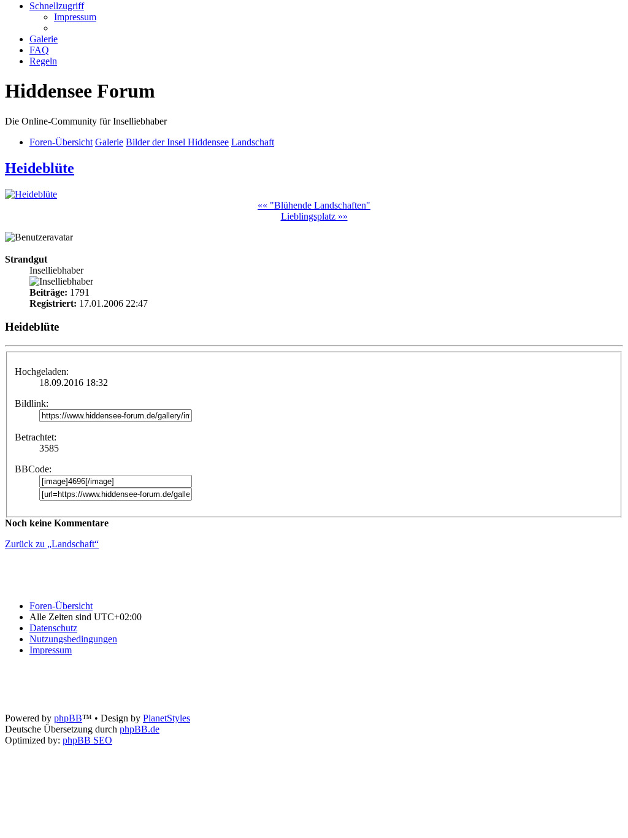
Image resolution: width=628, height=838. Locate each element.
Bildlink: (31, 403)
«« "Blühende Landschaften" (314, 205)
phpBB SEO (87, 740)
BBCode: (33, 469)
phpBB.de (139, 729)
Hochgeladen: (42, 371)
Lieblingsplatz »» (314, 216)
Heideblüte (39, 168)
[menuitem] (75, 17)
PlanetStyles (166, 718)
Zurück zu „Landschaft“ (52, 544)
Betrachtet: (35, 437)
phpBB (68, 718)
